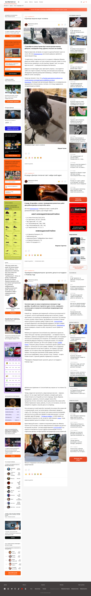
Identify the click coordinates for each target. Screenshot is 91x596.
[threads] (25, 589)
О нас (31, 588)
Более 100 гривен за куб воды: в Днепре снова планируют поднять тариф (49, 9)
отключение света (39, 261)
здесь (59, 418)
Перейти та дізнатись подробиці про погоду (13, 128)
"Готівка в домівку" (47, 416)
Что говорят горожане (13, 101)
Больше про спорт (78, 459)
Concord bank (58, 321)
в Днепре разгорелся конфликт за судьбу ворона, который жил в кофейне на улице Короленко (43, 80)
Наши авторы (37, 588)
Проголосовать (13, 73)
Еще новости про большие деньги (12, 573)
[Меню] (19, 2)
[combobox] (8, 122)
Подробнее (13, 313)
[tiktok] (18, 589)
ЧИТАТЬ (13, 537)
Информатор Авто (83, 588)
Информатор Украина (65, 588)
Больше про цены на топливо (12, 389)
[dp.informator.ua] (10, 2)
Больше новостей (78, 199)
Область (31, 2)
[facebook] (4, 589)
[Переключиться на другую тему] (84, 2)
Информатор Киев (74, 588)
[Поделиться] (62, 24)
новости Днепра (29, 163)
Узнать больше (13, 155)
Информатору (38, 54)
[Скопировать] (65, 24)
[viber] (15, 589)
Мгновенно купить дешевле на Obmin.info (78, 227)
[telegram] (11, 589)
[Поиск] (86, 2)
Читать (13, 456)
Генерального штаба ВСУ (15, 257)
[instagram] (8, 589)
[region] (13, 126)
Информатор (61, 325)
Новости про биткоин (13, 423)
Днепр (26, 2)
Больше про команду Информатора (78, 267)
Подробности (12, 36)
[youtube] (22, 589)
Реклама (41, 2)
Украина (36, 2)
